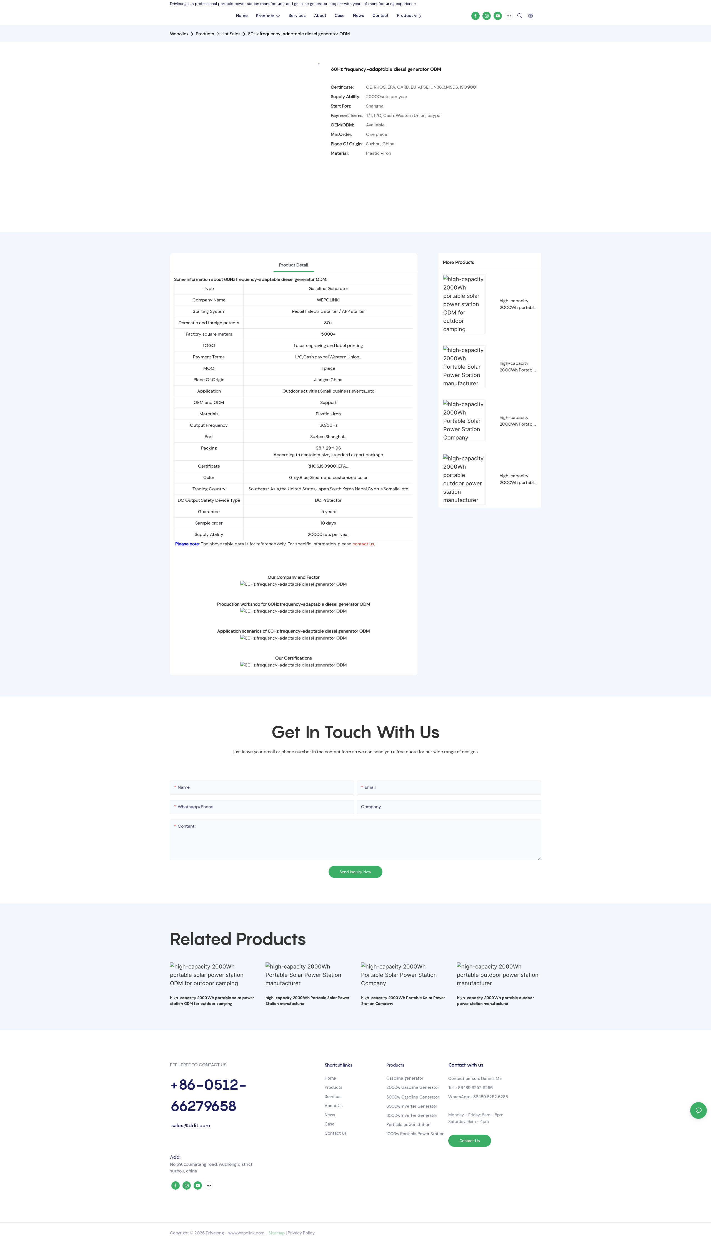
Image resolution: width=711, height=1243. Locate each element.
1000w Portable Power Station (415, 1134)
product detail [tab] (293, 265)
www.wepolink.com (246, 1233)
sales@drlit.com (190, 1125)
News (330, 1115)
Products (205, 34)
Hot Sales (231, 34)
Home (330, 1078)
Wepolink (179, 34)
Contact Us (336, 1133)
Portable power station (408, 1124)
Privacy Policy (301, 1233)
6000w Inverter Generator (411, 1106)
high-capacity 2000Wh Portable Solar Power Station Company (518, 421)
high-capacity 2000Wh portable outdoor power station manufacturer (518, 479)
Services (333, 1096)
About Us (334, 1106)
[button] (420, 15)
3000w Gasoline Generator (412, 1097)
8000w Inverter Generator (411, 1115)
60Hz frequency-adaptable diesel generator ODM (299, 34)
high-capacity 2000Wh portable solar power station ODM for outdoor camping (518, 304)
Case (330, 1124)
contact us (363, 544)
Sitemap (276, 1233)
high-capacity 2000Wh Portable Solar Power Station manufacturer (518, 366)
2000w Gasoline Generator (412, 1087)
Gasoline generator (404, 1078)
